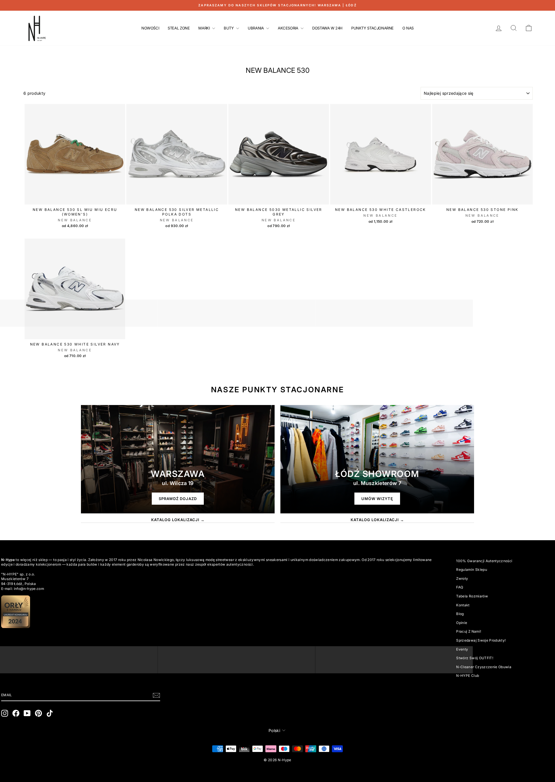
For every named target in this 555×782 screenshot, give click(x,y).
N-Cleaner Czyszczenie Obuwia (483, 667)
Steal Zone (179, 28)
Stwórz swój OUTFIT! (474, 658)
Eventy (462, 649)
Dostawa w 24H (327, 28)
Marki (204, 28)
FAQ (459, 587)
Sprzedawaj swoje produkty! (481, 640)
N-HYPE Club (467, 675)
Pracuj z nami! (468, 631)
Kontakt (462, 605)
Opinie (461, 623)
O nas (408, 28)
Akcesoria (288, 28)
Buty (229, 28)
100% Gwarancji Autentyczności (484, 561)
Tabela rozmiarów (472, 596)
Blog (460, 614)
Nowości (150, 28)
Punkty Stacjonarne (372, 28)
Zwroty (462, 578)
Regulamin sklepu (471, 569)
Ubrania (256, 28)
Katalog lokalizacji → (178, 519)
